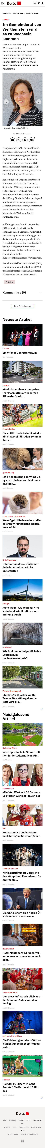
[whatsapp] (19, 141)
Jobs (28, 1120)
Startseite (6, 13)
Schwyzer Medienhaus (29, 1134)
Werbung (12, 1120)
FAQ (22, 1123)
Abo (4, 1120)
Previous (6, 101)
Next (38, 101)
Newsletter (37, 1120)
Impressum (24, 1127)
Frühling (9, 282)
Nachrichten (18, 13)
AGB (22, 1130)
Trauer (21, 1120)
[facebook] (25, 141)
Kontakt (7, 1127)
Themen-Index (12, 1134)
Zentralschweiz (32, 13)
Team (15, 1127)
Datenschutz (36, 1127)
